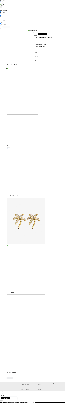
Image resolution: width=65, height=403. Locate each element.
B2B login (32, 32)
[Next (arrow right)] (1, 401)
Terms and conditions (25, 384)
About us (39, 384)
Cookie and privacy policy (25, 389)
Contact (39, 389)
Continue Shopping (5, 398)
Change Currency (6, 26)
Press (40, 386)
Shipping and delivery (25, 386)
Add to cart (42, 34)
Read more (32, 402)
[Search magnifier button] (1, 7)
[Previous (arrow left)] (0, 401)
